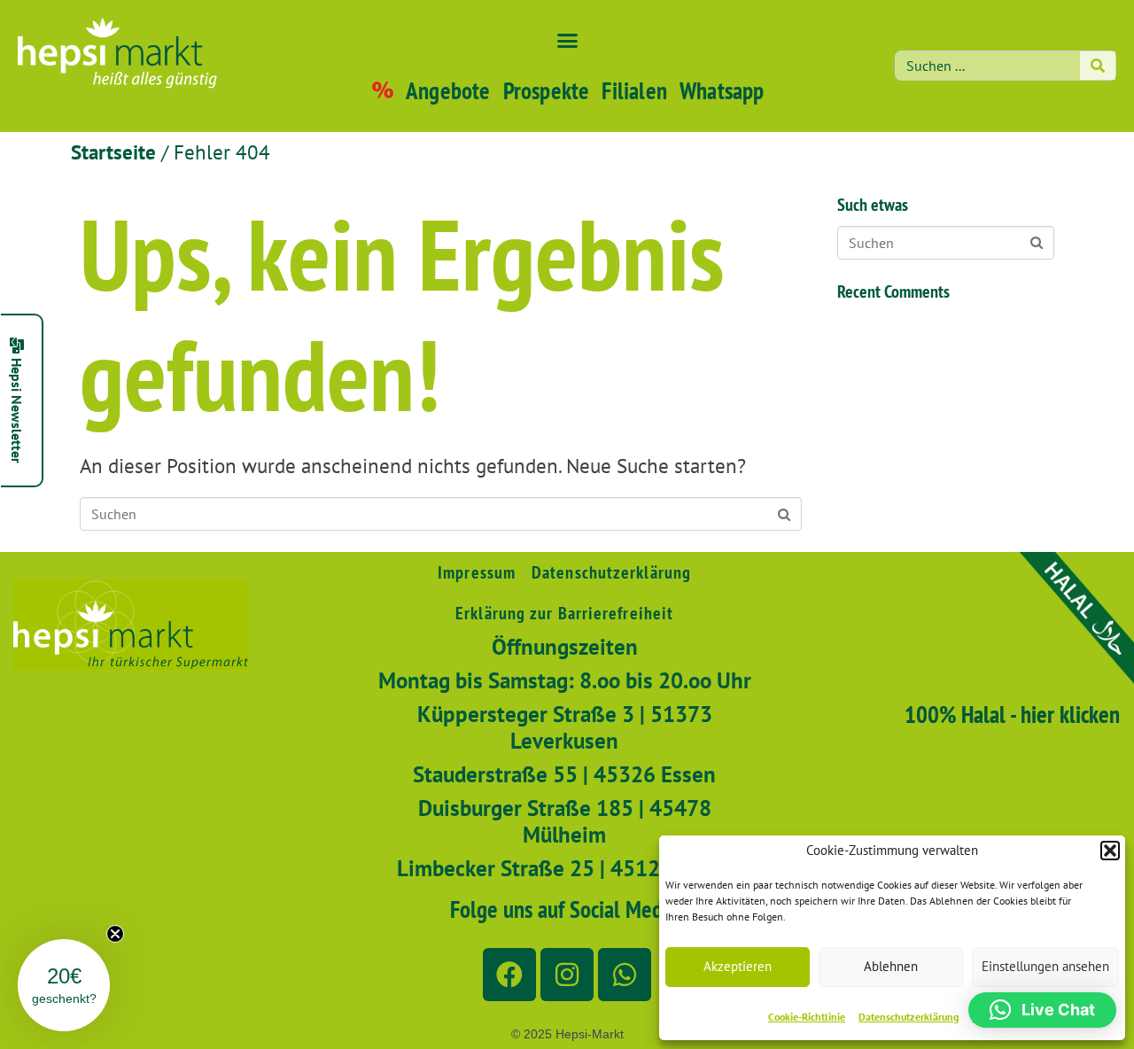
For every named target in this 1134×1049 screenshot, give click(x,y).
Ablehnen (891, 966)
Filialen (634, 90)
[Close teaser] (115, 934)
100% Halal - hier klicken (1012, 714)
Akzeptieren (737, 966)
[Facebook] (509, 974)
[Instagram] (567, 974)
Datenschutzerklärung (908, 1016)
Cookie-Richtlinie (806, 1016)
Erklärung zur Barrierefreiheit (564, 613)
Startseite (113, 152)
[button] (1110, 850)
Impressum (477, 572)
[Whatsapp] (624, 974)
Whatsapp (722, 90)
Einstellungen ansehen (1045, 966)
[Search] (1097, 65)
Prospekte (546, 90)
